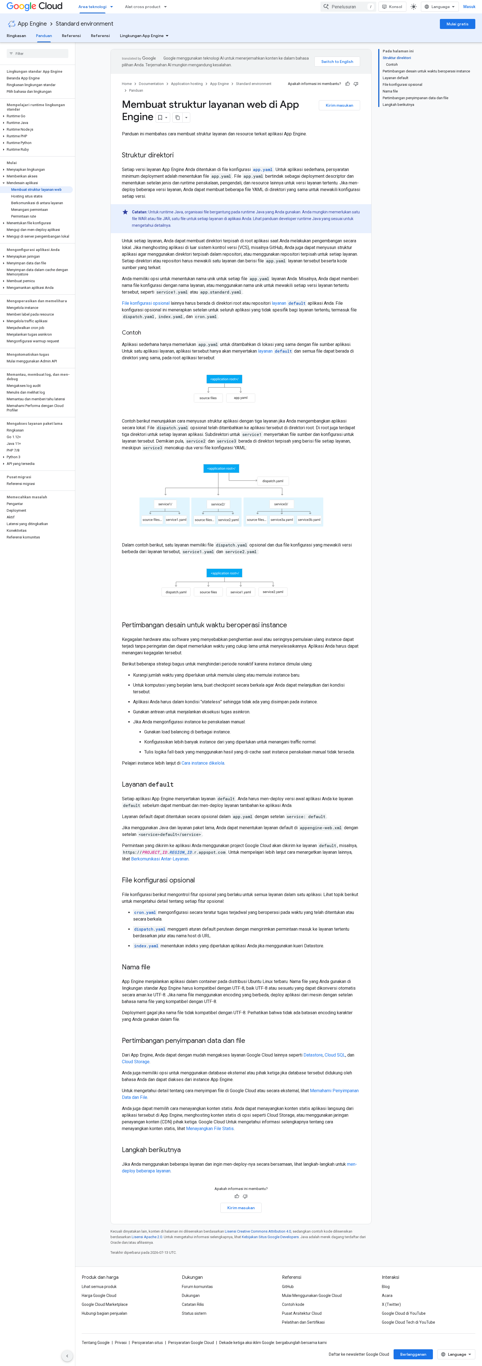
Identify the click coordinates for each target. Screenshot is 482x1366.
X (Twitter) (391, 1304)
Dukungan (191, 1295)
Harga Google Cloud (99, 1295)
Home (127, 84)
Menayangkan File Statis (210, 1128)
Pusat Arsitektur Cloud (302, 1313)
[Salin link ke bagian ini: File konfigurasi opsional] (200, 880)
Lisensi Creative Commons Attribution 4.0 (258, 1231)
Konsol (395, 6)
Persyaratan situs (147, 1342)
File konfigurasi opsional (146, 303)
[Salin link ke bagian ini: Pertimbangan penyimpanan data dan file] (250, 1041)
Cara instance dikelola (203, 763)
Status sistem (194, 1313)
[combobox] (348, 7)
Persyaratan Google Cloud (191, 1342)
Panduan (44, 35)
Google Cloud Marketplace (105, 1304)
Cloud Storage (136, 1061)
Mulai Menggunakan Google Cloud (312, 1295)
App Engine (32, 23)
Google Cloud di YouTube (404, 1313)
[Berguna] (347, 84)
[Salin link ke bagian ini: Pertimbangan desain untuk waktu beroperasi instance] (292, 625)
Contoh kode (293, 1304)
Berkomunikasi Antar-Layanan (160, 859)
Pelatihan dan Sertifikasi (303, 1322)
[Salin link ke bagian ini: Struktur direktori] (179, 155)
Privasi (121, 1342)
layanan (288, 303)
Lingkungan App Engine (142, 35)
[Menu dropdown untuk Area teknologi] (113, 6)
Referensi (71, 35)
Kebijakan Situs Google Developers (270, 1237)
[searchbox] (37, 53)
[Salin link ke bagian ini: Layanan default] (179, 785)
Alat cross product (142, 6)
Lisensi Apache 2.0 (147, 1237)
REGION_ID (180, 852)
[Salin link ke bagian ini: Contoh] (146, 333)
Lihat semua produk (99, 1286)
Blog (386, 1286)
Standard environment (84, 23)
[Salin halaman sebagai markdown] (178, 117)
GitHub (288, 1286)
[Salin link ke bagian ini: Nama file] (156, 967)
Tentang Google (96, 1342)
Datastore (313, 1055)
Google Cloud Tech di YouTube (408, 1322)
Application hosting (187, 84)
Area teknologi (92, 6)
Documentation (151, 84)
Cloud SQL (335, 1055)
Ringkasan (16, 35)
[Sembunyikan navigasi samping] (67, 1356)
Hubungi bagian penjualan (104, 1313)
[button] (36, 116)
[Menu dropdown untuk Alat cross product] (167, 6)
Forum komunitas (197, 1286)
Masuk (469, 6)
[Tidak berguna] (356, 84)
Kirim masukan (339, 105)
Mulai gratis (458, 23)
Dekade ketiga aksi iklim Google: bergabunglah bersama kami (273, 1342)
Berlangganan (413, 1354)
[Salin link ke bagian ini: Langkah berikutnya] (186, 1150)
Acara (387, 1295)
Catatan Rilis (193, 1304)
